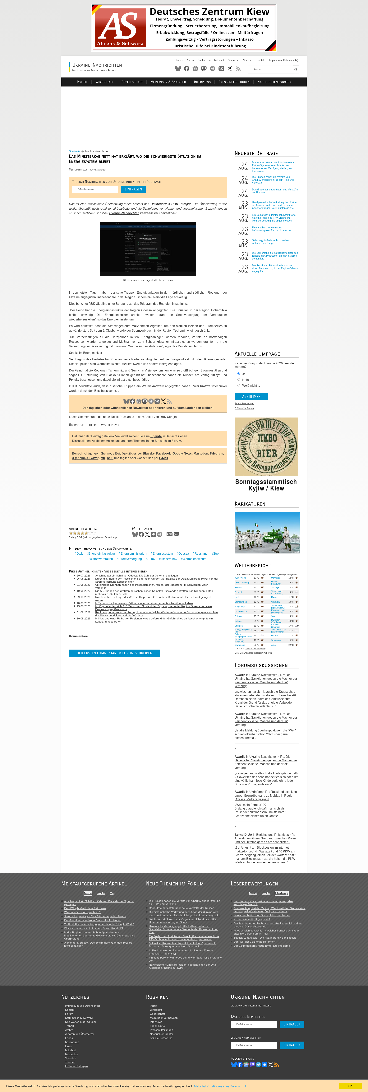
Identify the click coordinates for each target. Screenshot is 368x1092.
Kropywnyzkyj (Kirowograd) (277, 611)
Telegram (212, 68)
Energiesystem (163, 553)
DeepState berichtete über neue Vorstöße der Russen (181, 907)
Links (68, 1046)
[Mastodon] (252, 1065)
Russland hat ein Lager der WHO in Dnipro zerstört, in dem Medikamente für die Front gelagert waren (153, 598)
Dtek (79, 553)
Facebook (187, 68)
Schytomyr (240, 606)
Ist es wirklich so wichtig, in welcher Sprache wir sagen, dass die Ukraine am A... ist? (267, 932)
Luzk (237, 597)
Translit (69, 1025)
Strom (217, 553)
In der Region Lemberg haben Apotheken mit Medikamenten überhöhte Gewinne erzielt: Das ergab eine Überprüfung (99, 935)
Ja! (244, 374)
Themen (70, 1062)
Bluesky (178, 68)
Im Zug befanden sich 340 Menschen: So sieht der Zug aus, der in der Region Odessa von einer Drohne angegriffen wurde (153, 608)
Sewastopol (240, 645)
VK (157, 401)
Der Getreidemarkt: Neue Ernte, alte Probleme (92, 920)
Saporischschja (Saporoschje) (278, 630)
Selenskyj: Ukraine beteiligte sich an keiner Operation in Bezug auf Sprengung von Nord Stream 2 (182, 945)
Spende (156, 436)
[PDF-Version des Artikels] (170, 534)
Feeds (69, 1037)
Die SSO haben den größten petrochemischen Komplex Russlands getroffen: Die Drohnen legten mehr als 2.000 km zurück (154, 592)
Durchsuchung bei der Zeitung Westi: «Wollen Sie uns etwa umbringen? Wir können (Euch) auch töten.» (270, 910)
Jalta (273, 645)
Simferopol (276, 640)
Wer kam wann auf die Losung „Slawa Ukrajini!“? (93, 928)
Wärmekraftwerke (194, 559)
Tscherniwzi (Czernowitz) (277, 592)
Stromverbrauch (102, 559)
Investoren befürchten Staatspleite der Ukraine (262, 915)
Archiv (190, 60)
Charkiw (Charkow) (276, 625)
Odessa (183, 553)
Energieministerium (134, 553)
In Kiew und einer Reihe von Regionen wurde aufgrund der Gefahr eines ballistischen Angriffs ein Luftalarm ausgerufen (154, 620)
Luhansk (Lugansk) (239, 640)
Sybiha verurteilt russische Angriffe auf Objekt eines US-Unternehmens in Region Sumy (183, 920)
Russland (201, 553)
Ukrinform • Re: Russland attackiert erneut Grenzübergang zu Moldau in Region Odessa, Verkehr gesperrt (266, 795)
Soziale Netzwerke (161, 1037)
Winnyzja (275, 602)
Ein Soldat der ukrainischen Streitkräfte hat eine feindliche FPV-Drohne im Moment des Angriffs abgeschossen (274, 217)
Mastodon (204, 68)
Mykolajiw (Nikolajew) (276, 621)
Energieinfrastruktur (101, 553)
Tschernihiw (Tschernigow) (278, 606)
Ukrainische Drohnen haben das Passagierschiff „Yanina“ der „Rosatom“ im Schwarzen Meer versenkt (151, 586)
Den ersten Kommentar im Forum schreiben (114, 653)
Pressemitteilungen (234, 82)
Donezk (274, 635)
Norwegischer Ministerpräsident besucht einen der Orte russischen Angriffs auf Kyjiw (182, 966)
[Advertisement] (184, 113)
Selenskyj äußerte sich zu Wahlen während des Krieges (271, 242)
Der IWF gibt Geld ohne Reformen (85, 908)
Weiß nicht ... (251, 385)
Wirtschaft (104, 82)
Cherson (239, 626)
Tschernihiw (169, 559)
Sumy (151, 559)
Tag (112, 893)
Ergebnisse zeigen (244, 403)
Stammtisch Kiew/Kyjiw (79, 1017)
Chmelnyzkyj (241, 602)
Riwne (274, 597)
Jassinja (275, 587)
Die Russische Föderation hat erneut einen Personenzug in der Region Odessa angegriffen (275, 268)
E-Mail (163, 458)
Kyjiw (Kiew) (240, 578)
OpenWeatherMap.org (255, 648)
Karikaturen (204, 60)
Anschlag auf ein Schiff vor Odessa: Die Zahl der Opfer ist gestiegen (136, 575)
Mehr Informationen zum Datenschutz (221, 1086)
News (195, 68)
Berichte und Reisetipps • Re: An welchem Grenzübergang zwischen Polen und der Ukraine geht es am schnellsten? (265, 838)
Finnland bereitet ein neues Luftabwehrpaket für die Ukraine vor (271, 229)
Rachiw (238, 587)
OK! (350, 1085)
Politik (82, 82)
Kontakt (261, 60)
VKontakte (221, 68)
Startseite (74, 151)
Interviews (202, 82)
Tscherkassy (241, 611)
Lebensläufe (157, 1025)
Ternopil (238, 592)
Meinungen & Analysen (168, 82)
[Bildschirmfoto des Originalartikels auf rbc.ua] (148, 249)
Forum (179, 60)
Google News (182, 453)
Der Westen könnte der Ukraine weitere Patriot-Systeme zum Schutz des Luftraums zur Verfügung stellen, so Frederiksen (273, 167)
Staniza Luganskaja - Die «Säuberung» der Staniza (95, 916)
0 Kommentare (100, 170)
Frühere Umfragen (244, 408)
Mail (176, 534)
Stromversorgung (130, 559)
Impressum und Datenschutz (82, 1005)
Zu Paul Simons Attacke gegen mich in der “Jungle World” (99, 924)
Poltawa (238, 616)
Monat (88, 893)
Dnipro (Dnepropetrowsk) (243, 635)
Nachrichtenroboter (274, 82)
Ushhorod (275, 578)
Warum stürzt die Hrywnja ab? (82, 912)
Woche (101, 893)
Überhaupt (281, 893)
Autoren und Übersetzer (79, 1033)
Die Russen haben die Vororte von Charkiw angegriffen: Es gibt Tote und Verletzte (273, 179)
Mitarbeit (219, 60)
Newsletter (233, 60)
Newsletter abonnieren (149, 407)
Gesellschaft (132, 82)
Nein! (246, 379)
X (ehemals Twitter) (85, 458)
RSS (238, 68)
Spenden (248, 60)
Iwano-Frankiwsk (276, 582)
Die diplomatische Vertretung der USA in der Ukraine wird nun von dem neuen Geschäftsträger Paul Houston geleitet (274, 205)
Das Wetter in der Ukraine (81, 1021)
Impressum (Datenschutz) (283, 60)
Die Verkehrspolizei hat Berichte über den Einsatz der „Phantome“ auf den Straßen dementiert (275, 255)
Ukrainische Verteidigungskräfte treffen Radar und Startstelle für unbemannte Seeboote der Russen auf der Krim (183, 929)
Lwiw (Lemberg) (242, 582)
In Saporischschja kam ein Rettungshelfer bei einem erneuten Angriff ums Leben (144, 603)
